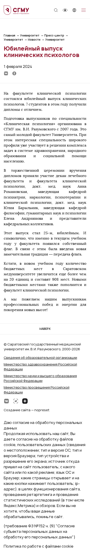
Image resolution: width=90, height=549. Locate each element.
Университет (29, 35)
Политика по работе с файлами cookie (38, 546)
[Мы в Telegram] (15, 401)
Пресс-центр (54, 35)
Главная (9, 35)
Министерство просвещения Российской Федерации (36, 389)
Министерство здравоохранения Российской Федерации (40, 366)
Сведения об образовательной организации (40, 357)
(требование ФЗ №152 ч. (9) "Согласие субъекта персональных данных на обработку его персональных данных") (39, 531)
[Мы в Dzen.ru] (25, 401)
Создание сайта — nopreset (26, 410)
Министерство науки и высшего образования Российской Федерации (40, 378)
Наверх (45, 329)
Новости (34, 40)
